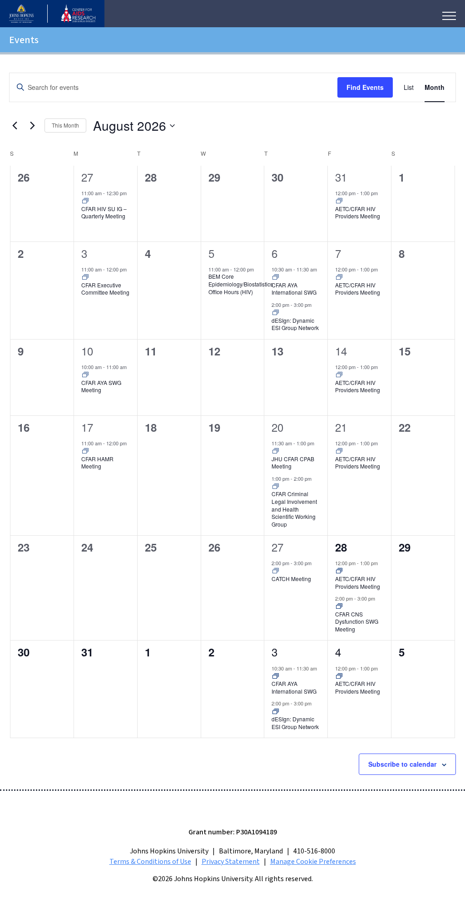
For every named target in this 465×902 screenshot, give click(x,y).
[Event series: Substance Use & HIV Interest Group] (85, 201)
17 (87, 427)
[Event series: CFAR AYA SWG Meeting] (85, 375)
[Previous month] (14, 125)
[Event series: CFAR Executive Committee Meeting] (85, 277)
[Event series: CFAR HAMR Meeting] (85, 451)
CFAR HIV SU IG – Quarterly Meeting (104, 212)
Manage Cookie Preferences (313, 862)
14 (341, 351)
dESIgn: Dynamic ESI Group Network (295, 324)
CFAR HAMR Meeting (97, 462)
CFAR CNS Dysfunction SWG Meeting (356, 621)
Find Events (365, 87)
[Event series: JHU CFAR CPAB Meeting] (275, 451)
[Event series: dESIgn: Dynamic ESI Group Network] (275, 312)
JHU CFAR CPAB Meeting (293, 462)
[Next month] (32, 125)
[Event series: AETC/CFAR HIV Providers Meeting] (339, 201)
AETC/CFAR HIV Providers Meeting (357, 212)
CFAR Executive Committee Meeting (105, 288)
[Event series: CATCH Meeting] (275, 571)
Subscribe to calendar (402, 764)
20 (277, 427)
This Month (65, 125)
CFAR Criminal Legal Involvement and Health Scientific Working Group (294, 508)
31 (341, 177)
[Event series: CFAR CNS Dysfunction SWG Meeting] (339, 606)
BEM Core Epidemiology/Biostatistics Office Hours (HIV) (240, 283)
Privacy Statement (231, 862)
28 (341, 547)
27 (87, 177)
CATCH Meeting (291, 578)
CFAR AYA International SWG (294, 288)
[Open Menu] (449, 16)
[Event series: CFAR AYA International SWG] (275, 277)
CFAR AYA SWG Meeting (101, 386)
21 (341, 427)
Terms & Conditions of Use (150, 862)
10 (87, 351)
